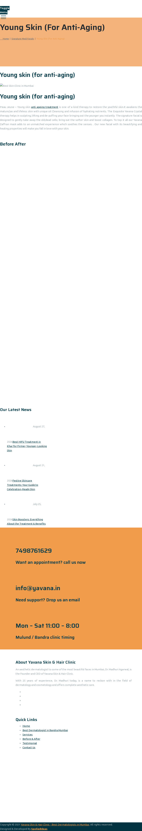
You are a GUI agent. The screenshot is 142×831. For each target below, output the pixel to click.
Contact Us (29, 747)
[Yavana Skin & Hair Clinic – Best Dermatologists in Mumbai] (70, 3)
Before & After (31, 738)
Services (28, 734)
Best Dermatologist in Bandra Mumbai (45, 730)
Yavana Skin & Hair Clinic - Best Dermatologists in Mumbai (55, 824)
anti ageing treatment (44, 107)
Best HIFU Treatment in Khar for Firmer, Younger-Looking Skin (27, 446)
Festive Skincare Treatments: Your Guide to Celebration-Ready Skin (22, 485)
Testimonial (30, 743)
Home (5, 38)
